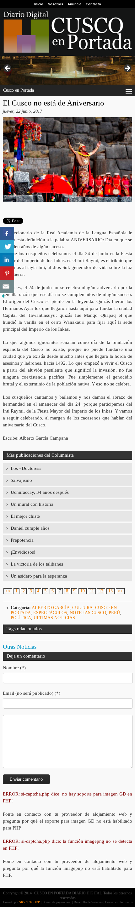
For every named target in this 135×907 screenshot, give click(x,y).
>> (120, 591)
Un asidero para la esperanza (39, 576)
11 (92, 591)
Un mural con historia (32, 504)
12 (101, 591)
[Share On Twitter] (7, 247)
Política (21, 617)
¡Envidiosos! (23, 552)
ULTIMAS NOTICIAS (54, 617)
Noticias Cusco (88, 612)
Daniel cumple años (30, 528)
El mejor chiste (25, 516)
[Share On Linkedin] (7, 260)
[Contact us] (7, 286)
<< (7, 591)
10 (82, 591)
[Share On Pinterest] (7, 273)
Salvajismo (21, 480)
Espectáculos (50, 612)
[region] (67, 70)
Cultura (82, 607)
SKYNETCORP (29, 902)
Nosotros (55, 4)
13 (110, 591)
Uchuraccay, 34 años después (40, 492)
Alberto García (51, 607)
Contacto (93, 4)
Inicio (38, 4)
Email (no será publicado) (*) (31, 693)
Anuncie (74, 4)
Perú (114, 612)
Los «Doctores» (26, 468)
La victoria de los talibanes (37, 564)
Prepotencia (22, 540)
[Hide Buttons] (3, 297)
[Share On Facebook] (7, 233)
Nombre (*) (14, 667)
